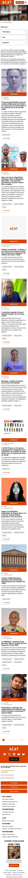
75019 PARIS (4, 772)
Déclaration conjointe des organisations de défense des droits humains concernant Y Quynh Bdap (13, 710)
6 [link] (15, 740)
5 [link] (13, 740)
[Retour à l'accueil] (14, 749)
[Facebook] (4, 754)
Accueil (2, 22)
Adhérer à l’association (8, 834)
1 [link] (3, 740)
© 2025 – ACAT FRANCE (10, 870)
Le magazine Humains (8, 812)
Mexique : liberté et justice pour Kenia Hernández (12, 382)
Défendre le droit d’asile (8, 804)
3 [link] (8, 740)
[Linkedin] (14, 754)
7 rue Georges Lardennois (7, 770)
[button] (14, 32)
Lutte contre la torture (8, 799)
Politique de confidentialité (18, 872)
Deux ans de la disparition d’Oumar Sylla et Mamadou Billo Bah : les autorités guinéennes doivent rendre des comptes (12, 180)
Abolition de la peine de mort (9, 801)
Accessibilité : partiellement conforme (13, 874)
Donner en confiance (7, 826)
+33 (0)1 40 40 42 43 (8, 775)
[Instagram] (9, 754)
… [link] (18, 740)
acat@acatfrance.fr (10, 778)
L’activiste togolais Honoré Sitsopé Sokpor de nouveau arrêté (12, 314)
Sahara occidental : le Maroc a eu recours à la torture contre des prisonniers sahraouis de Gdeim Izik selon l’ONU (13, 252)
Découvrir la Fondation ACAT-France (12, 828)
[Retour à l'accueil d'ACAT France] (7, 2)
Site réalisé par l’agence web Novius (14, 876)
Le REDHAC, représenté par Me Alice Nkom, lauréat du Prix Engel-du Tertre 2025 (14, 643)
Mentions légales (7, 872)
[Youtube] (18, 754)
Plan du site (20, 870)
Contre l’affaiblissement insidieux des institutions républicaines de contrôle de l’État (13, 580)
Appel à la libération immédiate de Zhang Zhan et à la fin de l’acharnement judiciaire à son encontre (13, 514)
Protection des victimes (8, 806)
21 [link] (21, 740)
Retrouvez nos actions (8, 820)
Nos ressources (6, 814)
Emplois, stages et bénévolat (10, 836)
